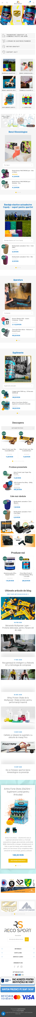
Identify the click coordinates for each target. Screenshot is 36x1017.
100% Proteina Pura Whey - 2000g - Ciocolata (23, 483)
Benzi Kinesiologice (27, 73)
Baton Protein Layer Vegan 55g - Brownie (23, 473)
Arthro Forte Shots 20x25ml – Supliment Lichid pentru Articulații (21, 403)
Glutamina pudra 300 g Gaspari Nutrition (10, 573)
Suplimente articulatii (10, 107)
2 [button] (17, 192)
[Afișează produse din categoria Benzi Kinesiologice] (26, 65)
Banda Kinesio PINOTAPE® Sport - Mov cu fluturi (23, 171)
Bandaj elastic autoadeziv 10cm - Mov (22, 257)
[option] (18, 17)
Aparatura (18, 280)
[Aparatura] (18, 296)
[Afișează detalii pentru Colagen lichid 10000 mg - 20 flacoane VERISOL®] (6, 395)
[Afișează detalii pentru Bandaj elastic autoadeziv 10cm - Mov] (6, 260)
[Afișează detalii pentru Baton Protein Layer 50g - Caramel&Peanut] (9, 439)
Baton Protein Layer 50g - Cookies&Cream (27, 450)
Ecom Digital (20, 1010)
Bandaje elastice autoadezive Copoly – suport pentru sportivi (10, 73)
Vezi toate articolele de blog (17, 594)
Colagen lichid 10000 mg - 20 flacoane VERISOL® (22, 392)
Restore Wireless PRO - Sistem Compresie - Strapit (20, 319)
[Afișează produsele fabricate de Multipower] (9, 906)
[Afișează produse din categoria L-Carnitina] (26, 99)
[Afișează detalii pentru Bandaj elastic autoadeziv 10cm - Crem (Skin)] (6, 249)
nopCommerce (21, 1009)
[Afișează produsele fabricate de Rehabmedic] (27, 906)
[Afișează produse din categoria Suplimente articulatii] (9, 99)
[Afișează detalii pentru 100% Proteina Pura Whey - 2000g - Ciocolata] (8, 486)
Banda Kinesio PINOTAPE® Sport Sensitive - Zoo (21, 182)
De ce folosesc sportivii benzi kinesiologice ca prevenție (18, 771)
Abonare (27, 939)
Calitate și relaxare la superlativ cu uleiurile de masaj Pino (18, 736)
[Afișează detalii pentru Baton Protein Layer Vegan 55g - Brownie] (8, 475)
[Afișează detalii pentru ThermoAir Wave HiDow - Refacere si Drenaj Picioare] (6, 333)
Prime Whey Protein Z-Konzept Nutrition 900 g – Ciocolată (26, 574)
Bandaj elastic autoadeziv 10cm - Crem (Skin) (23, 246)
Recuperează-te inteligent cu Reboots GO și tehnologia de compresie (18, 664)
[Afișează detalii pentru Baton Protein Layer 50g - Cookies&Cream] (27, 439)
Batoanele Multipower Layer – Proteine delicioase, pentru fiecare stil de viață (18, 627)
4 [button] (20, 192)
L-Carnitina (26, 107)
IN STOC (3, 171)
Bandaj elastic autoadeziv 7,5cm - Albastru (23, 502)
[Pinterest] (14, 966)
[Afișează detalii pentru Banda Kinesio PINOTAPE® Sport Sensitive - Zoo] (6, 185)
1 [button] (15, 192)
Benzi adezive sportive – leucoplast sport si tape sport (10, 90)
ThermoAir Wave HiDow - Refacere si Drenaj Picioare (22, 330)
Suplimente (18, 352)
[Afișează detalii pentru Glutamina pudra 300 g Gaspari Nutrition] (9, 563)
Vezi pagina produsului (18, 860)
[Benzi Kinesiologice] (18, 148)
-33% (10, 483)
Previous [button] (2, 480)
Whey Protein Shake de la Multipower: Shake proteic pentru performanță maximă (18, 700)
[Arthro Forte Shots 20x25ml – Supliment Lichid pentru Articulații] (18, 812)
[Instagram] (21, 966)
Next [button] (33, 480)
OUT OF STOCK (3, 319)
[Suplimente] (18, 369)
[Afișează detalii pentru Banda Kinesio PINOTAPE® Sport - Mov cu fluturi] (6, 174)
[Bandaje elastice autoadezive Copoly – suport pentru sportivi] (18, 223)
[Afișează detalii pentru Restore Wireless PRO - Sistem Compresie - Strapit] (6, 322)
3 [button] (19, 340)
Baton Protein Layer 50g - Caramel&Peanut (9, 450)
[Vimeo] (18, 966)
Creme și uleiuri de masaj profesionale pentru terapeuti (27, 90)
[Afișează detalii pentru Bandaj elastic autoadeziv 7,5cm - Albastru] (8, 505)
